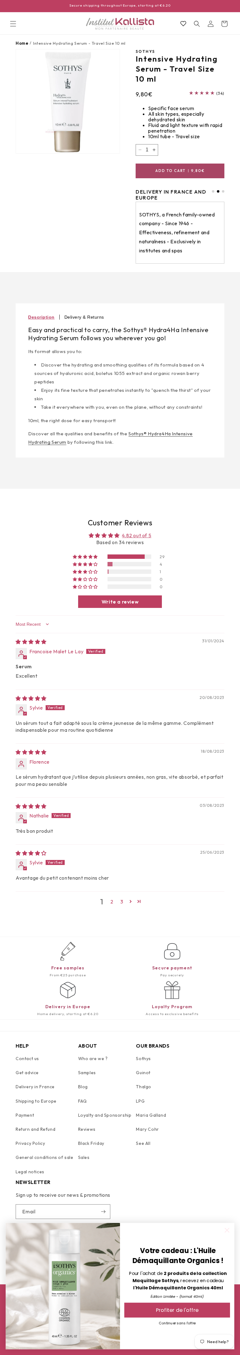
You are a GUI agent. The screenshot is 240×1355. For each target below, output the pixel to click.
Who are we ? (93, 1058)
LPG (140, 1101)
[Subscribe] (103, 1211)
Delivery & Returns (84, 317)
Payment (25, 1115)
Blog (83, 1087)
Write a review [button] (120, 602)
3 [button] (121, 901)
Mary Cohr (147, 1129)
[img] (31, 642)
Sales (84, 1157)
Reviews (87, 1129)
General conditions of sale (44, 1157)
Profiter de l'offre (177, 1310)
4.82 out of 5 (136, 535)
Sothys (143, 1058)
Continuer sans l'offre (177, 1323)
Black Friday (91, 1143)
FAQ (82, 1101)
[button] (13, 24)
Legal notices (30, 1172)
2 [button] (111, 901)
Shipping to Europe (36, 1101)
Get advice (27, 1072)
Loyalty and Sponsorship (105, 1115)
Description (41, 317)
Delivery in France (35, 1087)
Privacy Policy (30, 1143)
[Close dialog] (227, 1230)
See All (143, 1143)
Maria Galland (151, 1115)
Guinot (143, 1072)
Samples (87, 1072)
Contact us (27, 1058)
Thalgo (143, 1087)
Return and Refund (35, 1129)
